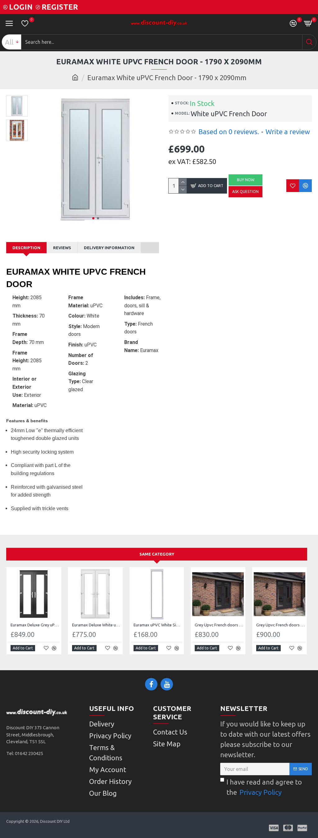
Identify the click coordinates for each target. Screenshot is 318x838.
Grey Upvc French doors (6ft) (280, 625)
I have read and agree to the (264, 787)
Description (26, 247)
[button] (93, 218)
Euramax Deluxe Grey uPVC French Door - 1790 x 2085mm (35, 625)
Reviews (62, 247)
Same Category (156, 554)
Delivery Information (109, 247)
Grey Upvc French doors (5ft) (219, 625)
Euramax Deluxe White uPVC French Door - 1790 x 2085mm (96, 625)
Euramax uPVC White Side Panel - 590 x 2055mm (158, 625)
